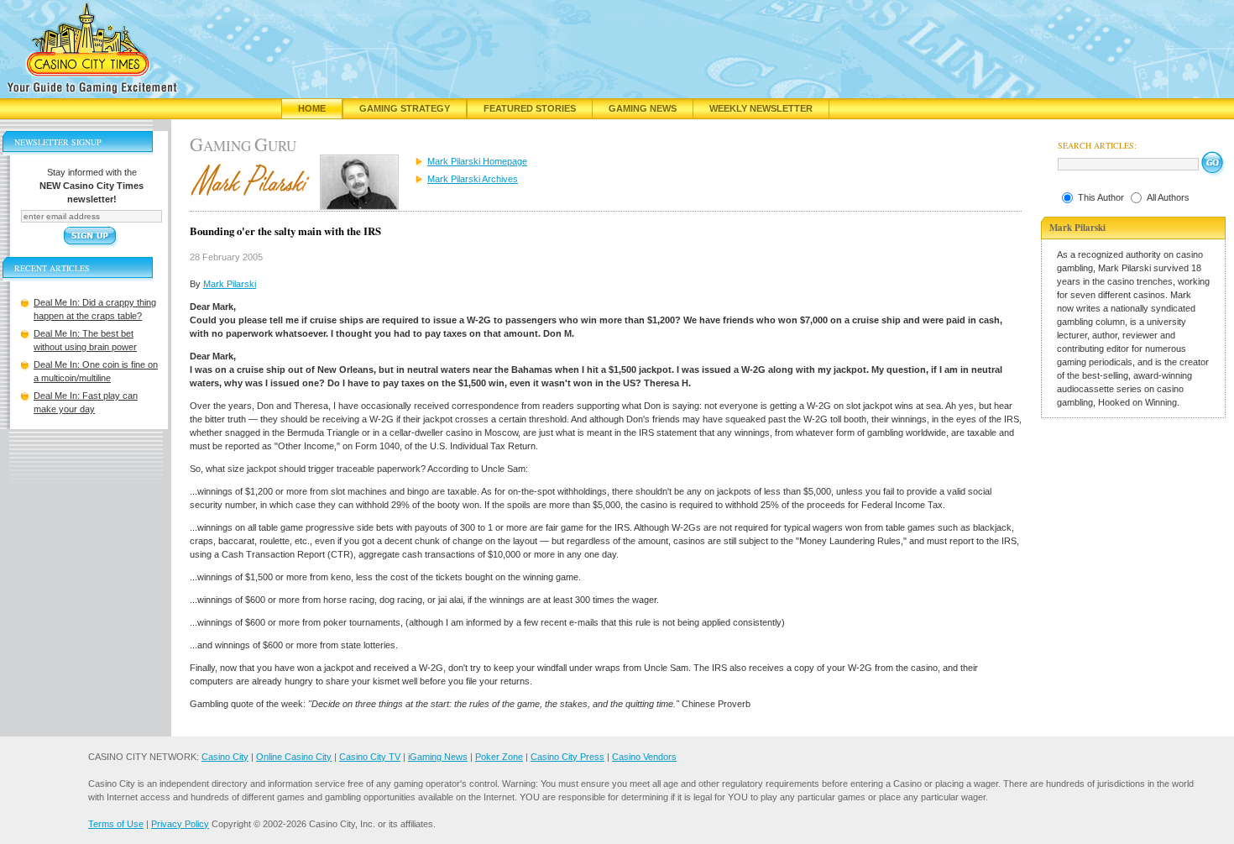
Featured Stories (530, 108)
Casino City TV (369, 757)
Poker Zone (499, 757)
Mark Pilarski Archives (472, 179)
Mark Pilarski (229, 284)
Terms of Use (116, 824)
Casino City (224, 757)
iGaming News (438, 757)
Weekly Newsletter (761, 108)
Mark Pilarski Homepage (477, 161)
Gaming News (643, 108)
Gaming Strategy (404, 108)
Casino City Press (567, 757)
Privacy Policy (180, 824)
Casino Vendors (644, 757)
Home (312, 108)
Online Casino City (294, 757)
